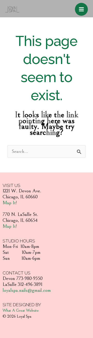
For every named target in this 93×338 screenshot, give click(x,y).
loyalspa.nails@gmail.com (27, 290)
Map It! (10, 203)
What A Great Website (21, 310)
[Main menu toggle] (81, 9)
